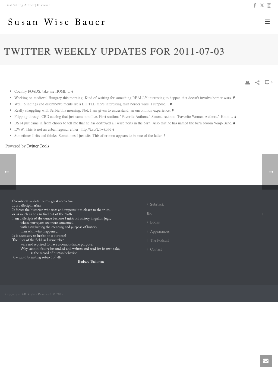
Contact (156, 249)
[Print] (247, 82)
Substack (157, 204)
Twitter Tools (38, 146)
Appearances (159, 231)
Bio (149, 213)
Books (155, 222)
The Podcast (159, 240)
